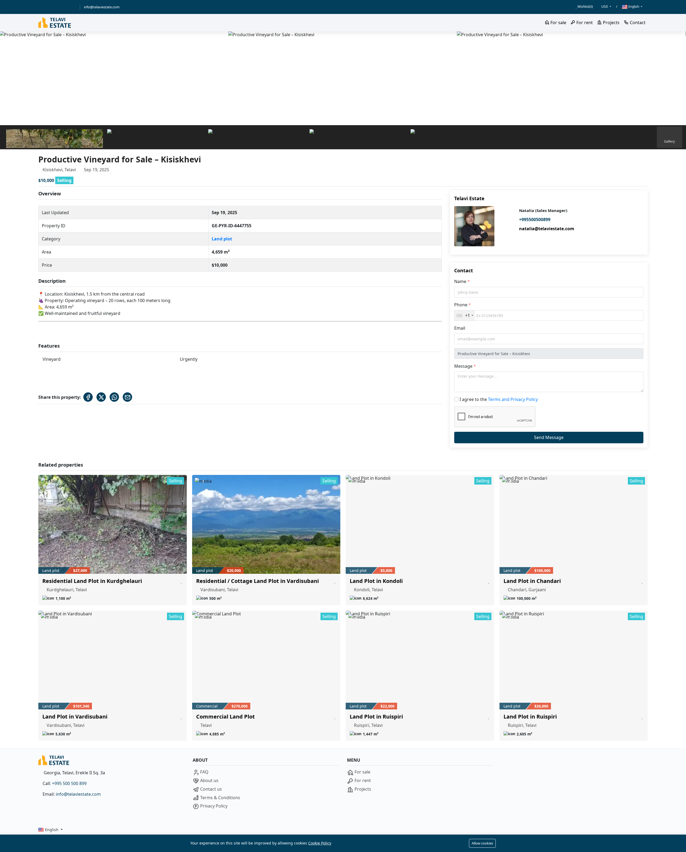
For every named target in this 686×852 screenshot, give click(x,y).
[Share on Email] (127, 397)
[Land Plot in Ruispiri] (420, 660)
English (634, 7)
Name (460, 281)
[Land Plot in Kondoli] (420, 524)
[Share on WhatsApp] (114, 397)
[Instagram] (72, 7)
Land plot (222, 239)
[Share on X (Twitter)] (101, 397)
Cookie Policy (319, 843)
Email (459, 328)
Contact (637, 22)
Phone (461, 305)
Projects (611, 22)
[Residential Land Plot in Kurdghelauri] (112, 524)
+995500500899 (534, 219)
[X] (56, 7)
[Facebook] (48, 7)
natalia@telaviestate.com (546, 229)
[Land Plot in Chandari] (573, 524)
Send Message (549, 437)
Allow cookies (482, 843)
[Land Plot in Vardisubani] (112, 660)
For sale (557, 22)
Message (464, 366)
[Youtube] (64, 7)
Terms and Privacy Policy (513, 399)
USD (605, 7)
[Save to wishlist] (181, 581)
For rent (584, 22)
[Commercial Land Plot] (266, 660)
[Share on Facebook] (88, 397)
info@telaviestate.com (102, 7)
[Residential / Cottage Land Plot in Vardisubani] (266, 524)
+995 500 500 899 (69, 783)
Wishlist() (585, 6)
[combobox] (464, 315)
